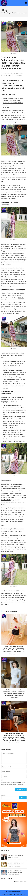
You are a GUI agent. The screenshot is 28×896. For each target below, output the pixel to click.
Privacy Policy (18, 891)
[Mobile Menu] (26, 3)
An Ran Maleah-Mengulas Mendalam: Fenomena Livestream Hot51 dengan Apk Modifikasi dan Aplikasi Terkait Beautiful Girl (14, 692)
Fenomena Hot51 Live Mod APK (12, 100)
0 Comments (18, 75)
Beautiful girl (7, 75)
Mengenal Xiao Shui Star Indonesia (13, 98)
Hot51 (7, 891)
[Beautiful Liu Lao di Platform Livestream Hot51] (4, 857)
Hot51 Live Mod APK (17, 355)
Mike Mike (6, 73)
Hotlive (12, 891)
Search (3, 795)
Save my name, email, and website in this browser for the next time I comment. (13, 784)
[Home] (1, 13)
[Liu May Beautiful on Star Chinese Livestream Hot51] (4, 872)
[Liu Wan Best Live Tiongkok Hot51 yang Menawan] (4, 864)
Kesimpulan (6, 107)
